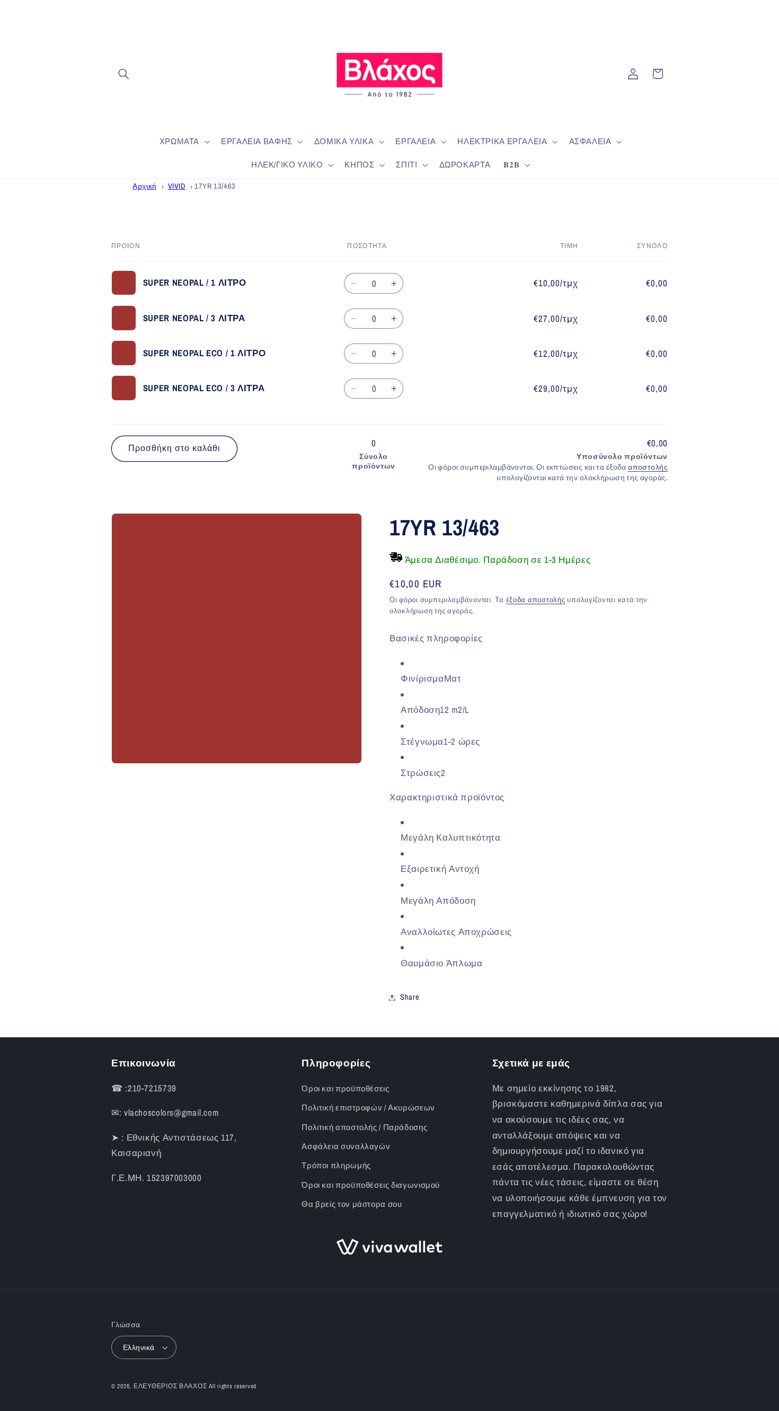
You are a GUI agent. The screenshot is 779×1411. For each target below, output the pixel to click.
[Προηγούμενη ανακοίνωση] (114, 10)
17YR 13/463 (215, 186)
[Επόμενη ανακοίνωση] (664, 10)
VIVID (176, 186)
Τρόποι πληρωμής (336, 1165)
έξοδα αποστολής (535, 599)
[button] (123, 73)
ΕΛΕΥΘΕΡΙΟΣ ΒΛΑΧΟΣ (170, 1386)
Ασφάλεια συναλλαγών (346, 1146)
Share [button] (409, 997)
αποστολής (648, 467)
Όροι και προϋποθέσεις (345, 1088)
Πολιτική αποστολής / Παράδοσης (364, 1127)
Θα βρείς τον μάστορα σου (352, 1204)
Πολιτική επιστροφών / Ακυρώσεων (368, 1108)
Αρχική (144, 186)
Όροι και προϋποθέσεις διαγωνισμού (371, 1185)
